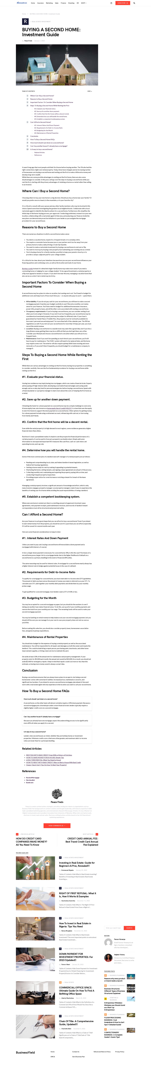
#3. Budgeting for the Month (43, 130)
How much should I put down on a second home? (47, 143)
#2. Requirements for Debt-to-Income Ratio (48, 128)
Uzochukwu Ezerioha (68, 901)
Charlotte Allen (66, 1029)
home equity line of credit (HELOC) (59, 408)
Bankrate (29, 782)
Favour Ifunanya (119, 939)
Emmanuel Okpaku (67, 870)
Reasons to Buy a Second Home (41, 99)
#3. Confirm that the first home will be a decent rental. (51, 114)
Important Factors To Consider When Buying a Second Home (51, 102)
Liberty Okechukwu (67, 998)
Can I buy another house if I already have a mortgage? (48, 146)
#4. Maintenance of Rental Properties (46, 133)
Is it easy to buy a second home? (41, 149)
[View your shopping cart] (111, 3)
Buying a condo (27, 268)
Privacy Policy (119, 1052)
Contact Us (75, 1052)
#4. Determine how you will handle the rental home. (50, 116)
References (38, 155)
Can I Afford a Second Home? (40, 122)
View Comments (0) (56, 826)
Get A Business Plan (78, 1057)
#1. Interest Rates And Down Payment (46, 125)
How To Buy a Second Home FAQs (42, 139)
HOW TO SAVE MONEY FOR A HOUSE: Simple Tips (45, 757)
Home (24, 14)
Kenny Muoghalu (66, 931)
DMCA (53, 1057)
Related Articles (39, 152)
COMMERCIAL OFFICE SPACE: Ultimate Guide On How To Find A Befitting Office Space (76, 990)
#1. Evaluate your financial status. (45, 109)
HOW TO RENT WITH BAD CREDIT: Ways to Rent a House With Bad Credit (53, 762)
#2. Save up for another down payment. (46, 111)
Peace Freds (28, 41)
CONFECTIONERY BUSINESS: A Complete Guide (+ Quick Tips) (113, 1034)
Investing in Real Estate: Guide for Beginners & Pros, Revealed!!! (77, 864)
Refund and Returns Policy (102, 1052)
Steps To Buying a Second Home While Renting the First (49, 105)
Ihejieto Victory (119, 955)
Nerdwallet (30, 780)
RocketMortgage (32, 778)
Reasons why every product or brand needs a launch (114, 980)
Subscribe (122, 3)
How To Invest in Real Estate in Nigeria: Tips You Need (75, 925)
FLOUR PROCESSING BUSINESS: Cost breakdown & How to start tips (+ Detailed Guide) (114, 1021)
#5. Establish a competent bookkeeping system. (49, 119)
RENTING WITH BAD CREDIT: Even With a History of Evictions (49, 755)
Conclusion (34, 136)
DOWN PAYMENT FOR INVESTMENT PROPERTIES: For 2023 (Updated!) (76, 957)
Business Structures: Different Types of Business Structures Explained (114, 991)
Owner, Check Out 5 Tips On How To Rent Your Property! (46, 765)
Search (129, 928)
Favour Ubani (65, 964)
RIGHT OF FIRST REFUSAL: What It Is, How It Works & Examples (77, 895)
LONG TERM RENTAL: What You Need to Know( (43, 760)
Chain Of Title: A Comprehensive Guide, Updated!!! (76, 1023)
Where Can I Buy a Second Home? (42, 96)
